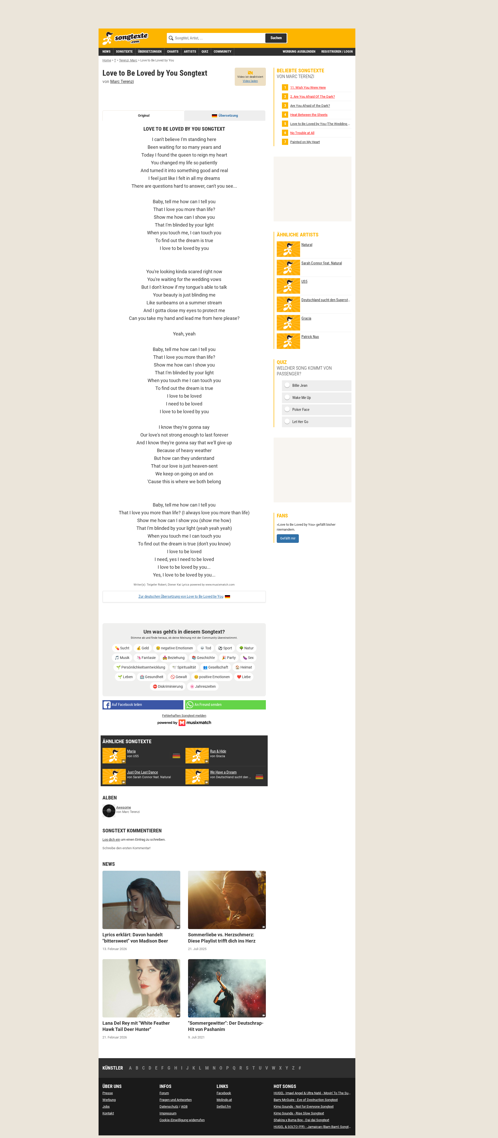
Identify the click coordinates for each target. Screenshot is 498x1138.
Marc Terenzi (122, 81)
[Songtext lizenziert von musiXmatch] (184, 722)
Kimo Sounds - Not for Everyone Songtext (304, 1106)
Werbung (109, 1100)
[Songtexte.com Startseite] (127, 38)
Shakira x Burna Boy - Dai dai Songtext (301, 1120)
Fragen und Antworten (176, 1100)
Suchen (276, 38)
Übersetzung (228, 115)
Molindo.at (224, 1100)
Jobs (106, 1106)
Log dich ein (111, 839)
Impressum (168, 1113)
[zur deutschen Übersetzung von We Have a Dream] (259, 776)
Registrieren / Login (337, 51)
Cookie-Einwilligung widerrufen (182, 1120)
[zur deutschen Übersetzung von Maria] (176, 755)
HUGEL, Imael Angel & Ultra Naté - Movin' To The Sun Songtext (319, 1093)
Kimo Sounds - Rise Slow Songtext (299, 1113)
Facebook (224, 1093)
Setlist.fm (224, 1106)
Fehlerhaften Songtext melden (184, 716)
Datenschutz (169, 1106)
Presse (107, 1093)
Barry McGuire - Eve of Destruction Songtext (306, 1100)
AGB (184, 1106)
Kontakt (108, 1113)
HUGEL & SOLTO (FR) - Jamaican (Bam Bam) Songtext (313, 1127)
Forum (164, 1093)
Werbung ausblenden (299, 51)
